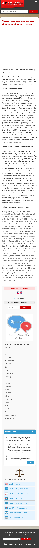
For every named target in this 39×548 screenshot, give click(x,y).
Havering (8, 386)
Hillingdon (8, 389)
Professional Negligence (17, 265)
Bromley (8, 357)
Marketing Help (30, 533)
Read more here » (14, 142)
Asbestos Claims (18, 253)
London (8, 402)
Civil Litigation (27, 278)
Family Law (27, 270)
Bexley (7, 351)
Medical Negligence (29, 258)
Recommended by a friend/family (20, 459)
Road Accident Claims (18, 256)
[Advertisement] (19, 46)
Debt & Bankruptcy (16, 270)
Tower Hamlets (10, 415)
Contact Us (7, 533)
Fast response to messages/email (20, 450)
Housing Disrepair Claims (25, 239)
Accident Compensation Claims (25, 216)
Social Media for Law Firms (18, 512)
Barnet (7, 348)
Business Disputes (27, 248)
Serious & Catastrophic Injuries (13, 241)
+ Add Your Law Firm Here (19, 288)
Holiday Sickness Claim (10, 221)
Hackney (8, 377)
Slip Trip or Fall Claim (14, 258)
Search (33, 11)
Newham (8, 409)
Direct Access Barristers (13, 234)
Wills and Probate (15, 278)
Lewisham (8, 399)
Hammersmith (10, 380)
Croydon (8, 364)
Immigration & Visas (15, 273)
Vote (30, 462)
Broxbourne (9, 360)
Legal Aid (22, 229)
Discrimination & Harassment (19, 224)
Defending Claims (20, 214)
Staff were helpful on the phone (19, 447)
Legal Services (17, 243)
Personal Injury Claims (26, 251)
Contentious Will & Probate (18, 236)
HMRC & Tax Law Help (10, 251)
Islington (8, 396)
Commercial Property (16, 275)
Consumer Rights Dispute (11, 248)
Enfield (7, 370)
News (13, 535)
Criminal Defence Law (20, 268)
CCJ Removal (13, 231)
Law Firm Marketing (16, 484)
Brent (7, 354)
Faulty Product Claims (9, 263)
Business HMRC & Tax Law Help (24, 246)
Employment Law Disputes (23, 261)
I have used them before (16, 453)
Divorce (4, 273)
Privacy (20, 535)
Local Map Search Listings (18, 508)
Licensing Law (28, 243)
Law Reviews (18, 533)
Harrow (8, 383)
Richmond (8, 412)
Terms (27, 535)
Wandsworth (9, 418)
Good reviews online (15, 456)
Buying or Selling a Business (12, 211)
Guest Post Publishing (17, 517)
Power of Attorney (8, 280)
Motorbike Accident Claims (11, 219)
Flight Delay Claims (28, 219)
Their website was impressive (18, 444)
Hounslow (8, 393)
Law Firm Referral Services (18, 503)
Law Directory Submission (18, 489)
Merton (7, 406)
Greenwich (9, 373)
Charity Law (14, 229)
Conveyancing (7, 253)
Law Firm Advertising (16, 498)
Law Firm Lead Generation (18, 493)
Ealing (7, 367)
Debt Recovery (7, 246)
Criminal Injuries (8, 261)
